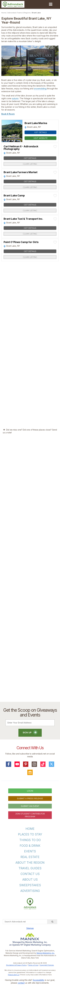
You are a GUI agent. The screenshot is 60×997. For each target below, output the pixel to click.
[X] (51, 764)
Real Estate (30, 857)
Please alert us (13, 975)
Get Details (40, 132)
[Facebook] (8, 764)
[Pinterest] (25, 764)
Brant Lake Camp (14, 195)
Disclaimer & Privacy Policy (16, 965)
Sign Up (27, 732)
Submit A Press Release (30, 798)
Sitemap (30, 928)
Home (3, 13)
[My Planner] (30, 772)
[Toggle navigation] (50, 4)
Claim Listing (30, 164)
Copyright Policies (47, 965)
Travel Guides (30, 868)
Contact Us (30, 874)
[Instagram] (34, 764)
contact (21, 983)
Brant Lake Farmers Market (20, 172)
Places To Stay (30, 834)
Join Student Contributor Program (30, 815)
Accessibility (38, 980)
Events (30, 851)
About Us (30, 879)
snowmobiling (40, 88)
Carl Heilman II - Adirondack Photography (21, 147)
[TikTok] (43, 764)
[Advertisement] (30, 570)
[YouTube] (17, 764)
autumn (15, 98)
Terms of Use (33, 965)
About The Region (30, 862)
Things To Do (30, 840)
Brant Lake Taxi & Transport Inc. (23, 219)
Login (30, 791)
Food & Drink (30, 845)
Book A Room (8, 114)
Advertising (30, 891)
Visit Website (40, 138)
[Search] (52, 921)
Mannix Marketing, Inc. (46, 953)
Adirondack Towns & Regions (19, 13)
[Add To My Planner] (18, 123)
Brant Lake (36, 13)
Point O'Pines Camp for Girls (21, 242)
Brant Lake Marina (36, 123)
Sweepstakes (30, 885)
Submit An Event (30, 806)
